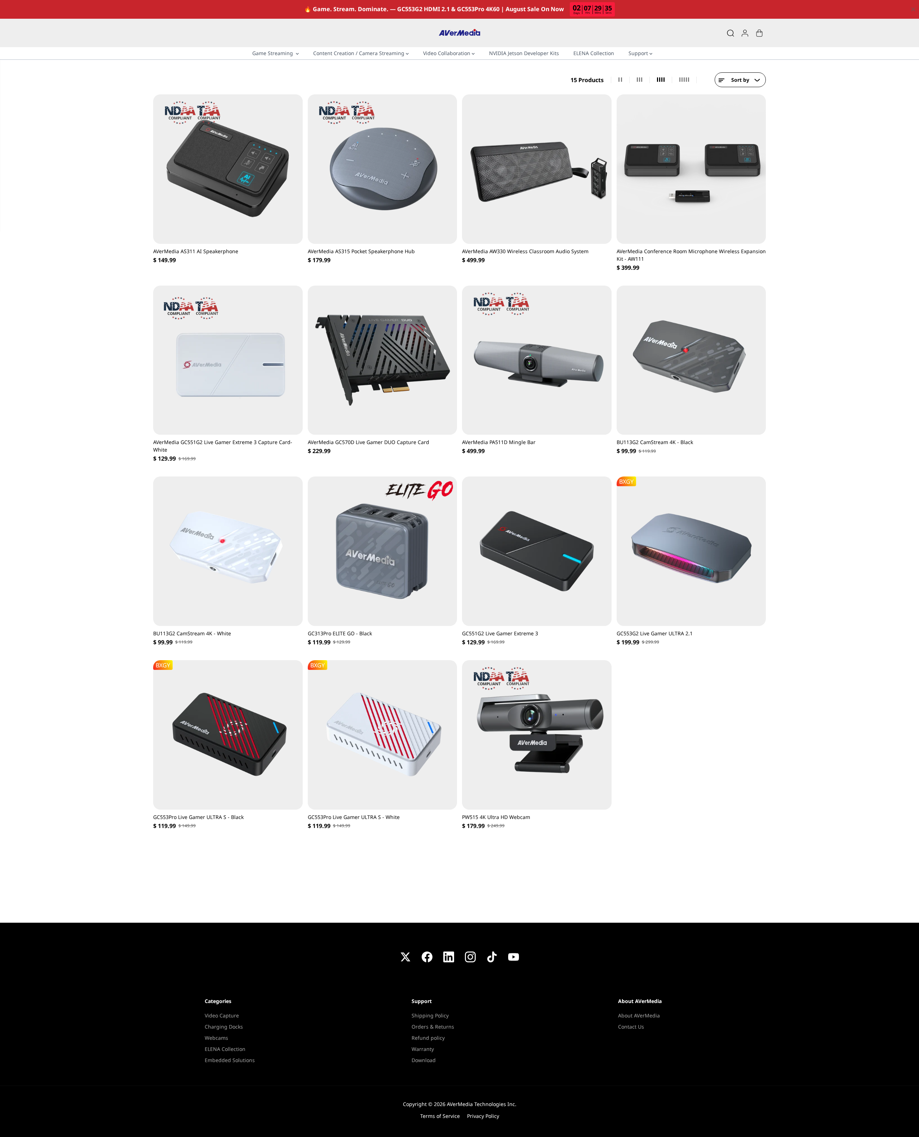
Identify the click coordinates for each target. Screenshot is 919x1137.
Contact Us (631, 1026)
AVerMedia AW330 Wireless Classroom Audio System (525, 251)
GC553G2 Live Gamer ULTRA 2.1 (655, 633)
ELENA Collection (593, 53)
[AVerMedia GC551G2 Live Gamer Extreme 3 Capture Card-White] (228, 360)
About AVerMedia (639, 1015)
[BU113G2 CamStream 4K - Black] (691, 360)
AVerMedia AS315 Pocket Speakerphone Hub (361, 251)
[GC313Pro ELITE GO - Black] (382, 551)
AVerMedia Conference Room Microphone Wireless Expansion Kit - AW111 (691, 255)
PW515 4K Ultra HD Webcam (496, 817)
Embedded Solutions (230, 1060)
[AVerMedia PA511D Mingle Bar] (537, 360)
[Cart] (759, 33)
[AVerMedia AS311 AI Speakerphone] (228, 169)
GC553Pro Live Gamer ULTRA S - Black (198, 817)
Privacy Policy (483, 1116)
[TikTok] (492, 957)
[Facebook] (427, 957)
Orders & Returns (433, 1026)
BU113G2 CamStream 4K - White (192, 633)
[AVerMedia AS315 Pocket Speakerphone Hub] (382, 169)
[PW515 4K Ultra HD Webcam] (537, 735)
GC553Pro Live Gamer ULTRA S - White (354, 817)
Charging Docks (224, 1026)
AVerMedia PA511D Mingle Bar (499, 442)
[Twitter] (405, 957)
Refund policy (428, 1037)
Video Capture (222, 1015)
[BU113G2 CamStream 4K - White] (228, 551)
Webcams (216, 1037)
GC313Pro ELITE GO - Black (340, 633)
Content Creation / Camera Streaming (359, 53)
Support (639, 53)
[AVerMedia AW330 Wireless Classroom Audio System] (537, 169)
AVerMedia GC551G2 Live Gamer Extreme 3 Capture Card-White (222, 446)
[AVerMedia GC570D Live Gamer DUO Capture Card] (382, 360)
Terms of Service (440, 1116)
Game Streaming (274, 53)
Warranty (423, 1049)
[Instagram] (470, 957)
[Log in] (744, 33)
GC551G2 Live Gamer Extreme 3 (500, 633)
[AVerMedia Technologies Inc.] (459, 33)
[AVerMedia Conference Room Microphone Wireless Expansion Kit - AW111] (691, 169)
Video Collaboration (447, 53)
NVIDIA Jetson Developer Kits (524, 53)
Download (424, 1060)
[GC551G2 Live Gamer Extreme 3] (537, 551)
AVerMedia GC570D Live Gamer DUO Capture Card (368, 442)
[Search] (730, 33)
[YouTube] (513, 957)
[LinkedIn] (448, 957)
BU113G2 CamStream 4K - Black (655, 442)
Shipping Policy (430, 1015)
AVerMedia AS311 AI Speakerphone (195, 251)
